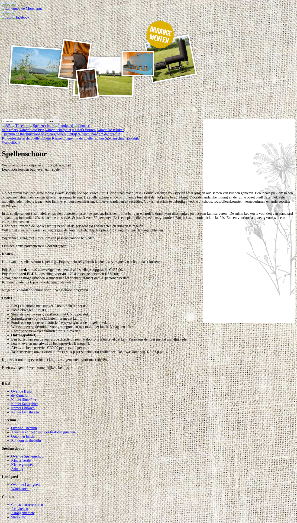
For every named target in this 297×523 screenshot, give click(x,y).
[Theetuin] (20, 126)
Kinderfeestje (21, 460)
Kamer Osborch (84, 130)
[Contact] (81, 126)
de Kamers (10, 130)
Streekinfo (18, 517)
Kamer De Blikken (110, 130)
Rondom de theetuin (105, 134)
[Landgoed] (64, 126)
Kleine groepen (22, 465)
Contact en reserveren (27, 505)
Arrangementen (22, 513)
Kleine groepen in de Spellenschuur (78, 138)
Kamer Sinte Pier (31, 130)
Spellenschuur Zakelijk (122, 138)
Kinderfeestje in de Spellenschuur (26, 138)
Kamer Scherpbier (58, 130)
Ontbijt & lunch (78, 134)
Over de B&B (21, 391)
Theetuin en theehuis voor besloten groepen (34, 134)
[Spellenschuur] (42, 126)
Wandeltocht (11, 142)
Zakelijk (17, 469)
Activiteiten (19, 509)
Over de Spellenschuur (28, 456)
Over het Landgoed (25, 485)
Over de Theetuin (24, 428)
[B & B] (7, 126)
